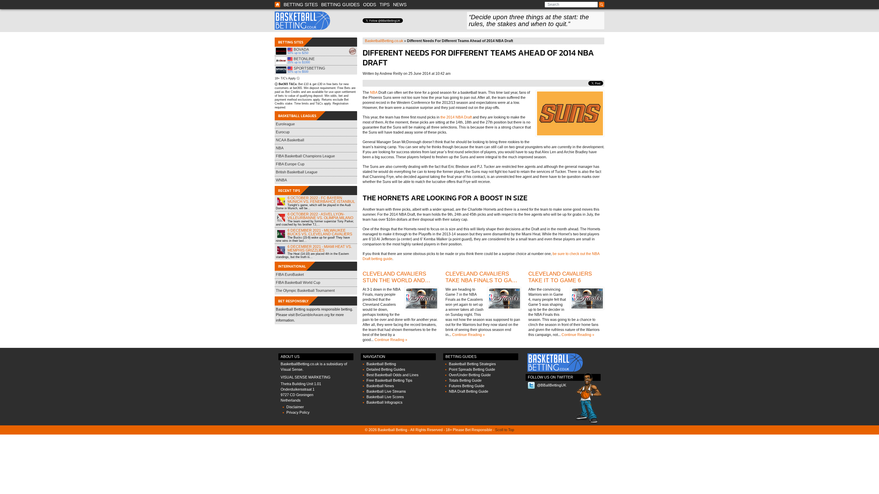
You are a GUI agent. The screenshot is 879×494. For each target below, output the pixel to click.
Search (602, 5)
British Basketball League (296, 172)
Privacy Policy (297, 412)
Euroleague (285, 124)
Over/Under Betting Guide (470, 375)
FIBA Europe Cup (290, 164)
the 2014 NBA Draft (456, 117)
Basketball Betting (302, 20)
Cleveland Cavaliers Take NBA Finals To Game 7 (482, 280)
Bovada (281, 51)
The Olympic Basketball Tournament (305, 291)
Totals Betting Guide (465, 380)
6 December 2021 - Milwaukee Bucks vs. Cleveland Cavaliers (320, 232)
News (400, 4)
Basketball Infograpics (384, 402)
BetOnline (281, 60)
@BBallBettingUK (551, 385)
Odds (369, 4)
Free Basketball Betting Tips (389, 380)
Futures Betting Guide (466, 386)
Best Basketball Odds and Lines (392, 375)
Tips (385, 4)
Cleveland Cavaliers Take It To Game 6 (560, 277)
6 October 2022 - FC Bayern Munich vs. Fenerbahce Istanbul (321, 200)
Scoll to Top (504, 430)
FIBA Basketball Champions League (305, 156)
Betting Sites (301, 4)
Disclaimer (295, 407)
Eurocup (283, 132)
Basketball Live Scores (385, 397)
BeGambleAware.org (313, 315)
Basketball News (380, 386)
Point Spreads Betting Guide (472, 369)
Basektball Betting (277, 4)
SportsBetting (281, 70)
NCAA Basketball (290, 140)
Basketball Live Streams (386, 391)
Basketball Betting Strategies (472, 364)
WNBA (281, 180)
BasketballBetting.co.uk (384, 41)
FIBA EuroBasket (290, 275)
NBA (373, 92)
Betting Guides (340, 4)
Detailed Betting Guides (385, 369)
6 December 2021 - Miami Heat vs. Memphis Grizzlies (320, 248)
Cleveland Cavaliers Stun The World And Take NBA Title (394, 280)
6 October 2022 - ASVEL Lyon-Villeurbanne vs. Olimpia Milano (320, 216)
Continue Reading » (390, 340)
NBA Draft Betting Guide (468, 391)
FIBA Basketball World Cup (298, 283)
